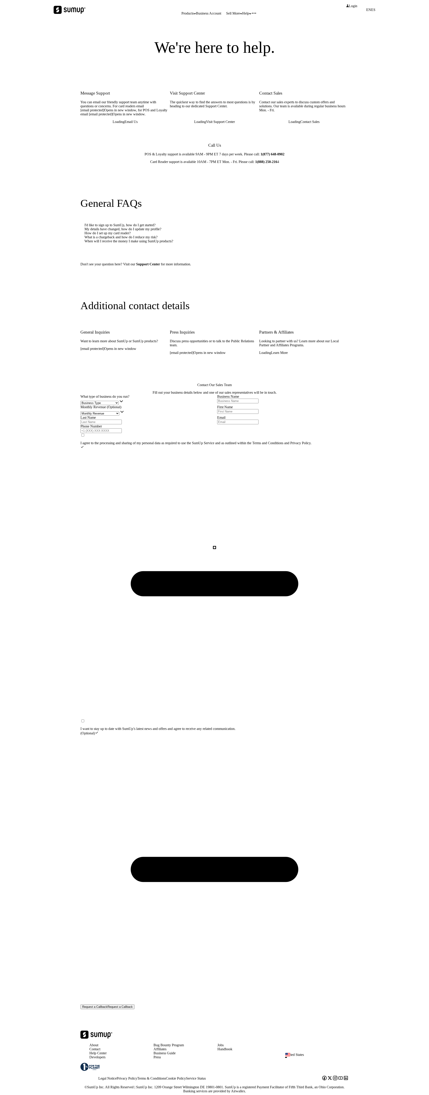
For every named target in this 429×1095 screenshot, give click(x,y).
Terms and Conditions (268, 443)
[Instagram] (335, 1078)
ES (373, 10)
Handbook (224, 1049)
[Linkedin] (346, 1078)
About (93, 1045)
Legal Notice (107, 1078)
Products (187, 13)
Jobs (220, 1045)
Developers (97, 1057)
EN (368, 10)
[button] (318, 1057)
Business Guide (165, 1053)
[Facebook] (324, 1078)
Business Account (208, 13)
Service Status (196, 1078)
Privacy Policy (300, 443)
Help (245, 13)
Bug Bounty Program (169, 1045)
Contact (94, 1049)
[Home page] (96, 1037)
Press (157, 1057)
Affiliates (160, 1049)
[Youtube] (340, 1078)
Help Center (98, 1053)
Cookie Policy (176, 1078)
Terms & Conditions (151, 1078)
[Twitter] (329, 1078)
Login (353, 6)
